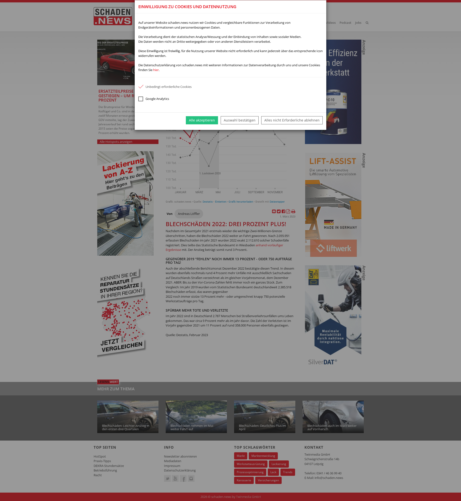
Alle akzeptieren (202, 120)
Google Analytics (157, 99)
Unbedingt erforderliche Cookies (169, 87)
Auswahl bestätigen (239, 120)
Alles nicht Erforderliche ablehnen (292, 120)
